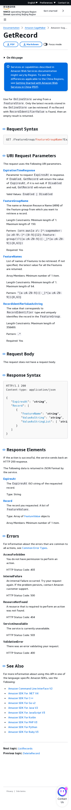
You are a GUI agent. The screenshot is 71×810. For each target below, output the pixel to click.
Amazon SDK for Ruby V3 (23, 731)
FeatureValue (32, 516)
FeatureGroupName (15, 201)
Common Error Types (34, 548)
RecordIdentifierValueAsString (23, 303)
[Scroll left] (41, 10)
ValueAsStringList (37, 421)
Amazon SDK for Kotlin (22, 717)
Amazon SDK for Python (22, 727)
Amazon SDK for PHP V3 (22, 722)
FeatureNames (12, 256)
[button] (13, 57)
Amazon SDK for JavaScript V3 (26, 712)
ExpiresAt (20, 401)
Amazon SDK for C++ (20, 698)
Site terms (21, 791)
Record (18, 405)
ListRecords (25, 748)
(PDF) (35, 86)
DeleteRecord (31, 753)
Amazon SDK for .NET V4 (23, 693)
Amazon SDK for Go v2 (22, 703)
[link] (59, 27)
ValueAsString (33, 417)
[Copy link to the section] (4, 129)
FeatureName (32, 413)
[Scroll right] (63, 10)
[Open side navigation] (5, 19)
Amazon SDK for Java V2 (23, 707)
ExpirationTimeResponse (19, 170)
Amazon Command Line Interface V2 (30, 688)
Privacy (10, 791)
